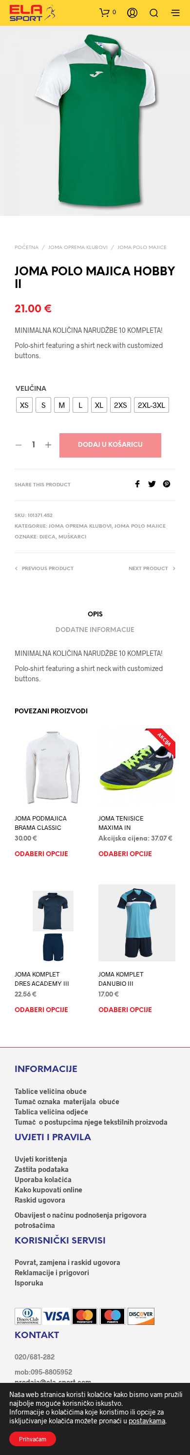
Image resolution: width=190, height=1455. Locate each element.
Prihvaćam (32, 1439)
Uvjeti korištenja (41, 1159)
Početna (26, 247)
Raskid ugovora (40, 1200)
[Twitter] (155, 484)
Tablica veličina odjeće (51, 1112)
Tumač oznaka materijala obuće (67, 1101)
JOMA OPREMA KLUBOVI (78, 247)
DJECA (47, 537)
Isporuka (29, 1283)
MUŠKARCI (72, 537)
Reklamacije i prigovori (52, 1272)
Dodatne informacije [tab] (95, 630)
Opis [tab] (95, 615)
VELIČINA (31, 389)
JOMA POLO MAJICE (142, 247)
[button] (107, 12)
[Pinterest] (169, 484)
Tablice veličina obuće (51, 1091)
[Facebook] (140, 484)
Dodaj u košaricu (110, 445)
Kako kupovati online (48, 1190)
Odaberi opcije (41, 854)
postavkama (147, 1421)
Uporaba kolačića (43, 1179)
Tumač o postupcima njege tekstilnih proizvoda (91, 1122)
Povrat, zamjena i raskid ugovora (67, 1262)
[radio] (24, 405)
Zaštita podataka (42, 1169)
